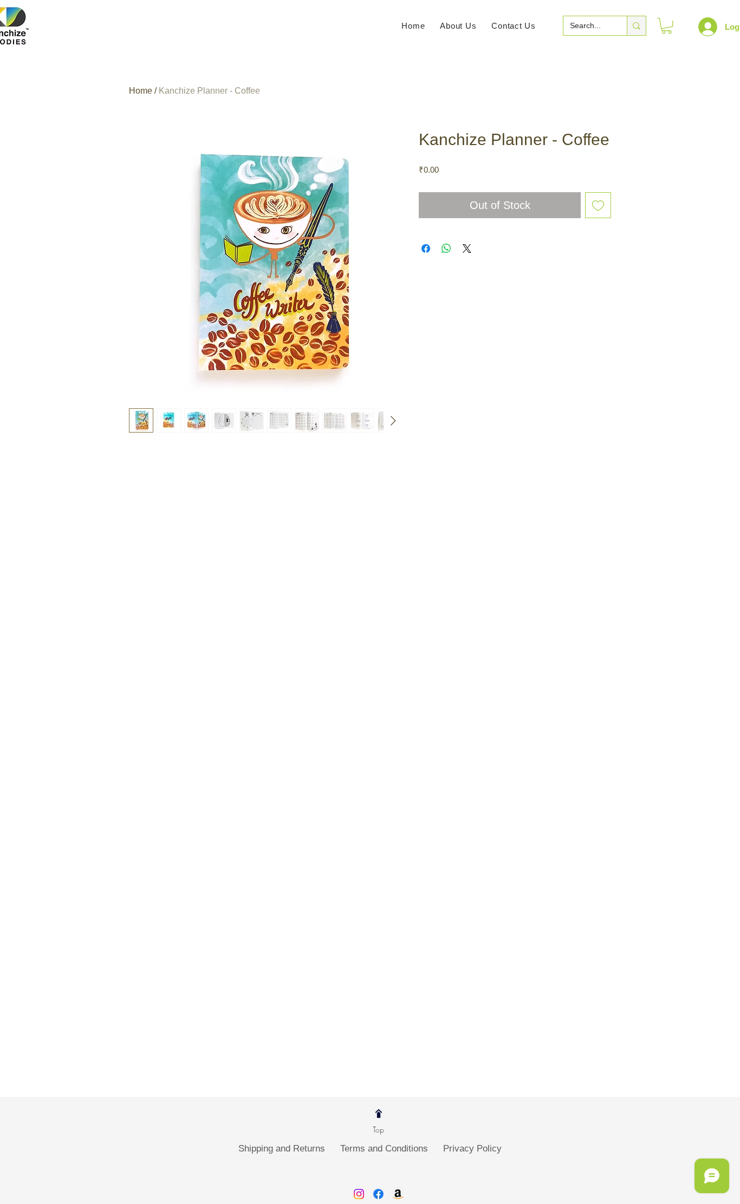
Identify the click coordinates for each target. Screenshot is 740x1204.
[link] (666, 26)
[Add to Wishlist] (598, 205)
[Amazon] (398, 1194)
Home (140, 90)
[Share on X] (466, 248)
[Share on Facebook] (425, 248)
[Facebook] (378, 1194)
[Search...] (636, 25)
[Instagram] (359, 1194)
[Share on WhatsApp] (446, 248)
